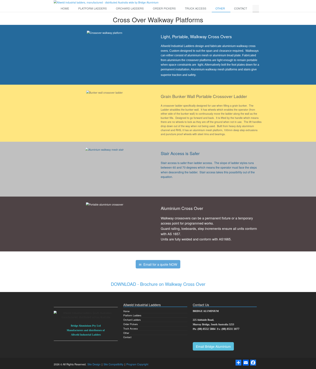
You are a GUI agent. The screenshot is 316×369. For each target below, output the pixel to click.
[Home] (106, 2)
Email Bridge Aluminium (213, 346)
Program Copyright (137, 364)
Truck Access (195, 8)
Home (65, 8)
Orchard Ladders (130, 8)
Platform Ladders (92, 8)
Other (220, 8)
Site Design (94, 364)
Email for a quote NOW (159, 264)
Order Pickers (164, 8)
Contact (240, 8)
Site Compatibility (114, 364)
